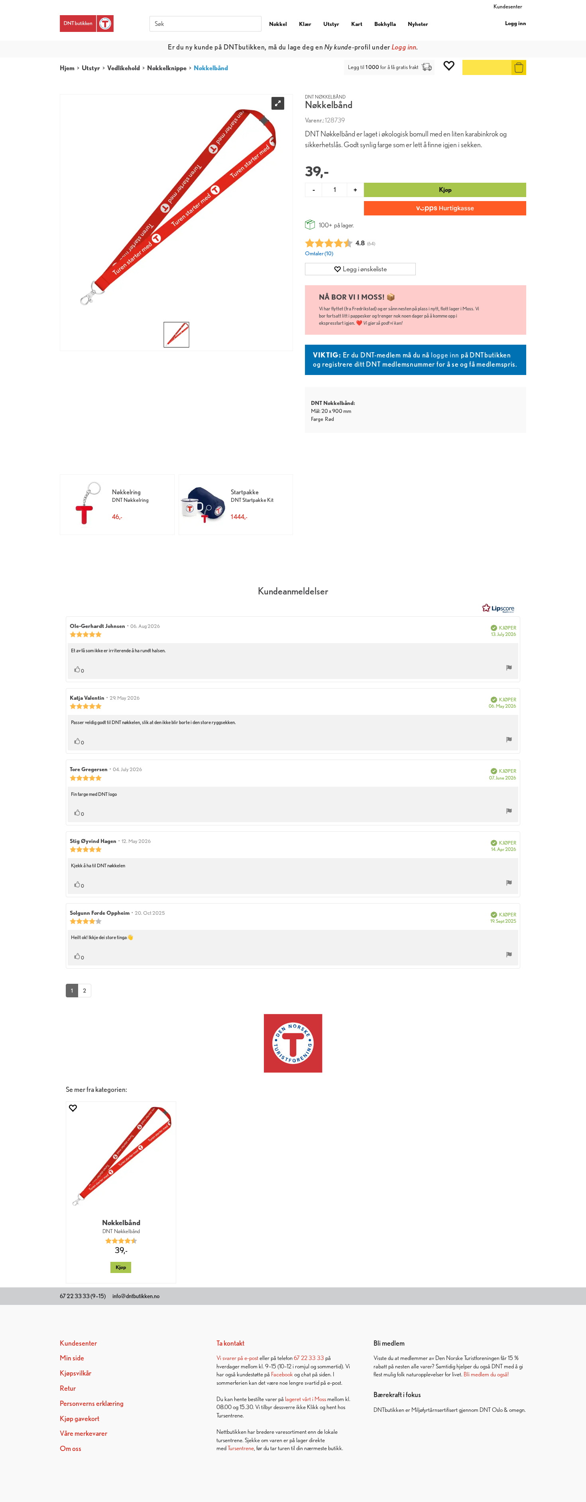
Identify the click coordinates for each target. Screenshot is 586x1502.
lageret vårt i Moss (305, 1399)
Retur (68, 1388)
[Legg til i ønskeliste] (72, 1108)
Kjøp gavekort (79, 1418)
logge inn (445, 355)
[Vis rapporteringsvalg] (509, 669)
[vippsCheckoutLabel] (445, 208)
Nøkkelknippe (167, 68)
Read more (365, 47)
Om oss (70, 1448)
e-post (251, 1358)
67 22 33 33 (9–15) (83, 1296)
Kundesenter (508, 6)
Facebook (282, 1374)
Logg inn (515, 23)
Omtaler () (319, 253)
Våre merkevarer (83, 1433)
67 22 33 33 (309, 1358)
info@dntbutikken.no (135, 1296)
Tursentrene (241, 1448)
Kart (356, 24)
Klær (305, 24)
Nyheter (418, 24)
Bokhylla (385, 24)
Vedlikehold (123, 68)
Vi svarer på (230, 1358)
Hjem (67, 68)
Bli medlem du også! (486, 1374)
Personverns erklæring (92, 1403)
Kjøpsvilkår (75, 1373)
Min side (72, 1358)
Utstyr (331, 24)
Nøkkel (278, 24)
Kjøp (445, 189)
